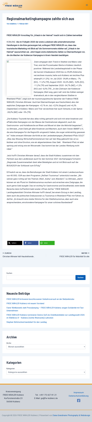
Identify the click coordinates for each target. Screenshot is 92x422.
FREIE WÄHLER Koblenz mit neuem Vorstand (25, 303)
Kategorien (10, 369)
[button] (14, 243)
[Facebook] (78, 400)
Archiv (8, 343)
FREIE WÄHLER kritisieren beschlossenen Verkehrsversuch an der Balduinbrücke (40, 299)
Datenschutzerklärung (79, 396)
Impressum (79, 392)
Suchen (9, 273)
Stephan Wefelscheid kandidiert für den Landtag (26, 322)
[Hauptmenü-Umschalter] (87, 5)
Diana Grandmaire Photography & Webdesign (71, 415)
